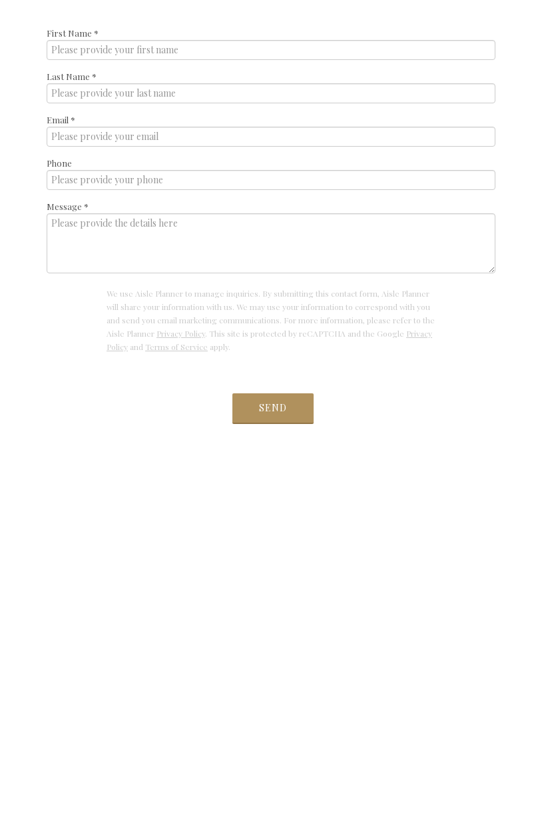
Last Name (72, 76)
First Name (73, 33)
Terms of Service (176, 346)
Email (61, 119)
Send (273, 407)
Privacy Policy (180, 333)
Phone (59, 163)
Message (68, 206)
